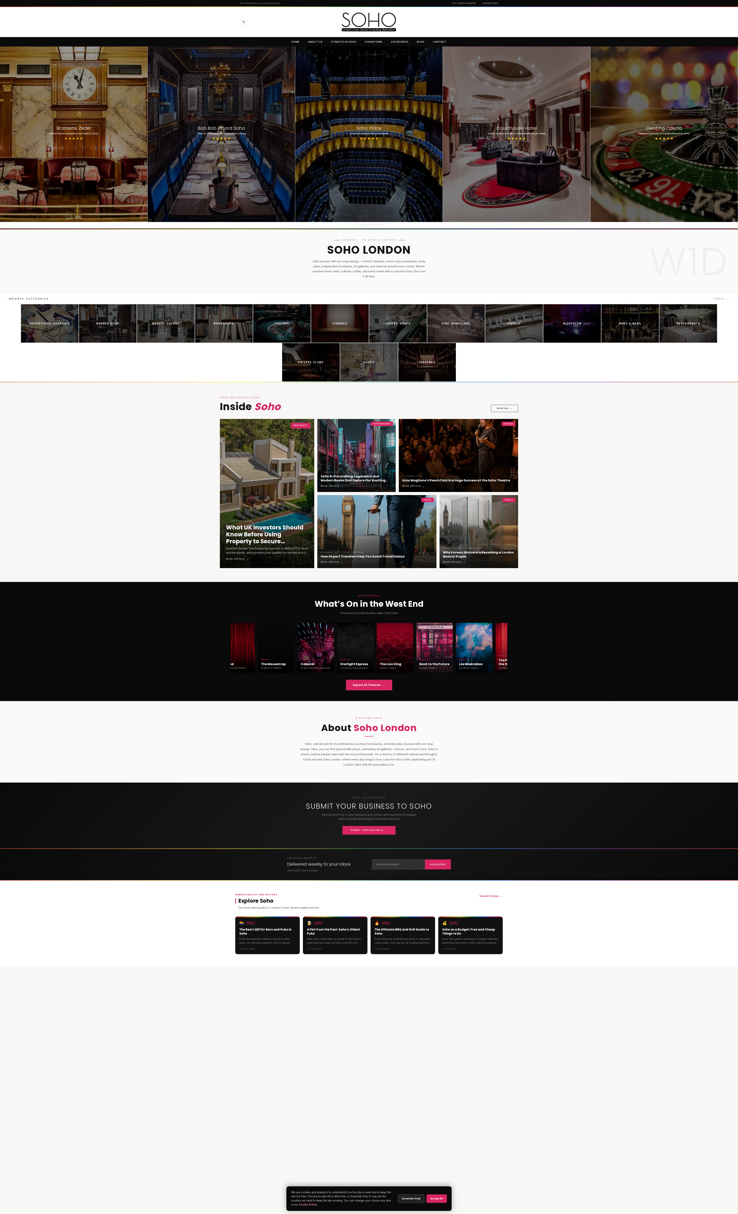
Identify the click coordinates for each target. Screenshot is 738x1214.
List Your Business (464, 3)
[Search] (244, 22)
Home (295, 41)
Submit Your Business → (369, 830)
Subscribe (438, 864)
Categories (400, 41)
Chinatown (373, 41)
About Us (315, 41)
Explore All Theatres (369, 685)
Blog (420, 41)
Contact (440, 41)
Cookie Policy (308, 1204)
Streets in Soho (343, 41)
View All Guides (491, 896)
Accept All (436, 1198)
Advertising (490, 3)
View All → (721, 298)
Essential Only (411, 1198)
